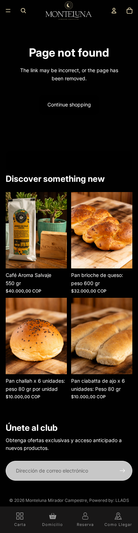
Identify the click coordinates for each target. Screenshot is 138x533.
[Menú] (8, 10)
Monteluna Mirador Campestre (56, 500)
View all (69, 160)
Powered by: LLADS (109, 500)
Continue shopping (69, 105)
